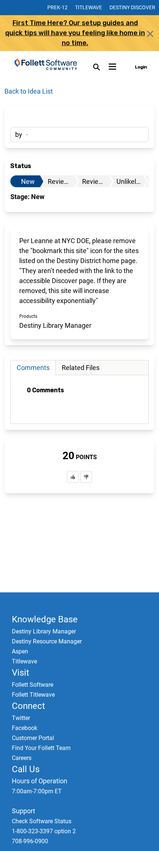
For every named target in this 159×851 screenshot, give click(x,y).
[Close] (150, 33)
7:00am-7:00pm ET (37, 791)
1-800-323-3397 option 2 (44, 831)
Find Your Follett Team (41, 747)
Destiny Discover (132, 7)
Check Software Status (41, 821)
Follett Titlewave (33, 694)
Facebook (24, 727)
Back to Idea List (28, 91)
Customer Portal (33, 737)
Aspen (20, 651)
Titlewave (88, 7)
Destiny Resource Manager (47, 641)
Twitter (21, 718)
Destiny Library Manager (44, 631)
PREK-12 (57, 7)
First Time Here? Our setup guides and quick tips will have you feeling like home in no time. (75, 33)
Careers (21, 757)
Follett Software (32, 684)
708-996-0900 (30, 841)
